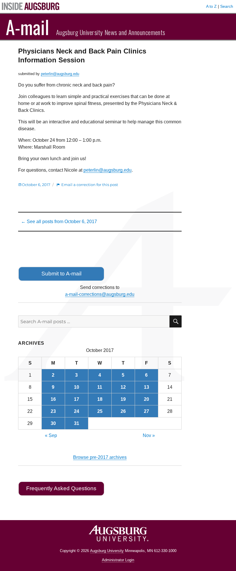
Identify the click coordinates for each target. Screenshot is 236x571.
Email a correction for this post (89, 184)
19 (123, 399)
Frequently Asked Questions (61, 488)
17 (76, 399)
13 (146, 387)
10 (76, 387)
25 (99, 411)
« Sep (51, 435)
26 (123, 411)
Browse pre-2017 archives (100, 457)
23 (53, 411)
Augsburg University (107, 551)
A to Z (211, 6)
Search (226, 6)
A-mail (27, 26)
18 (99, 399)
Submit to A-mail (61, 274)
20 (146, 399)
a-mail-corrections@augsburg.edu (99, 294)
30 (53, 423)
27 (146, 411)
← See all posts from (59, 221)
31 (76, 423)
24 (76, 411)
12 (123, 387)
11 (99, 387)
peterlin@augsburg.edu (60, 74)
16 (53, 399)
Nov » (149, 435)
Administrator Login (118, 560)
